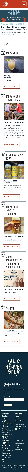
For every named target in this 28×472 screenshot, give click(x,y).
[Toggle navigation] (24, 4)
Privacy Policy (19, 449)
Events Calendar (19, 443)
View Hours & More (7, 434)
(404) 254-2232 (19, 424)
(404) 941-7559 (6, 455)
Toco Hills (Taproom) (6, 442)
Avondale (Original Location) (5, 416)
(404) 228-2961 (6, 432)
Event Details (11, 86)
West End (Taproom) (19, 415)
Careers (17, 445)
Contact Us (18, 447)
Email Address (9, 397)
